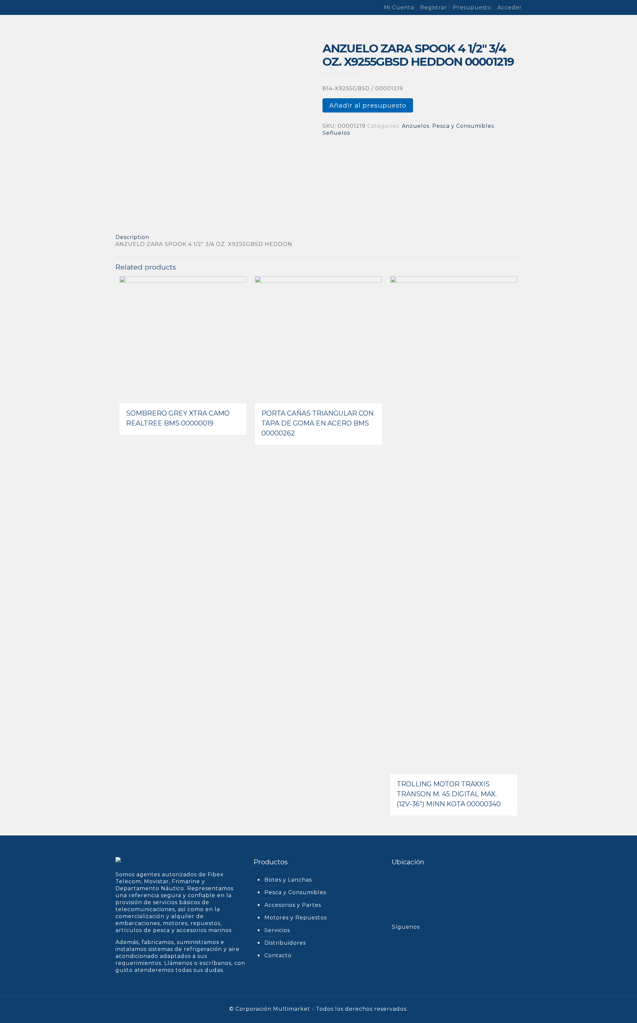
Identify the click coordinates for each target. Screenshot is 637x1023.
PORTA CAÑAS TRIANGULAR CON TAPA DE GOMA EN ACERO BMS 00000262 (317, 423)
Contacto (278, 955)
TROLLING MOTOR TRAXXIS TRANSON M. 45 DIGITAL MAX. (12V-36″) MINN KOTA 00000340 (449, 794)
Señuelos (336, 133)
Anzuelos (415, 126)
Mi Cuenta (399, 7)
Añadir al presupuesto (367, 105)
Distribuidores (285, 943)
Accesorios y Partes (292, 905)
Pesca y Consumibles (463, 126)
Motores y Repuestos (295, 917)
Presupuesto (472, 7)
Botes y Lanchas (288, 880)
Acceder (509, 7)
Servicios (277, 930)
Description (132, 237)
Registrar (433, 7)
